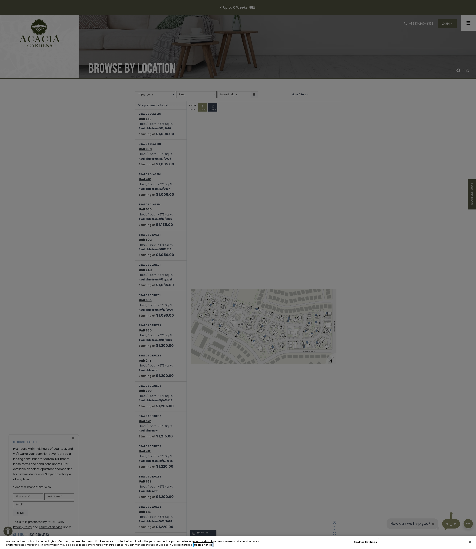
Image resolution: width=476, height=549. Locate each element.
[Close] (470, 542)
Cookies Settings (365, 542)
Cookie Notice (203, 545)
